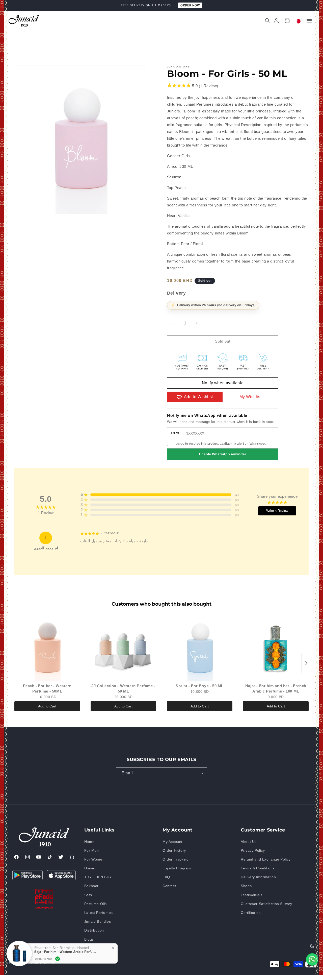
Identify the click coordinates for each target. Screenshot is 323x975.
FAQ (166, 877)
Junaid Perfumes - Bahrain (36, 963)
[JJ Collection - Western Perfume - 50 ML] (123, 648)
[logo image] (24, 20)
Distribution (94, 931)
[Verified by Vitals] (57, 950)
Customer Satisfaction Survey (266, 904)
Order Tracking (176, 859)
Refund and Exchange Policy (266, 859)
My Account (172, 842)
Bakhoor (91, 886)
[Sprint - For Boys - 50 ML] (199, 648)
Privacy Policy (253, 850)
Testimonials (251, 895)
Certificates (250, 913)
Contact (169, 886)
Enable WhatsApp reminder (222, 454)
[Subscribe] (201, 773)
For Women (94, 859)
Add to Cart (47, 706)
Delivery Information (258, 877)
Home (89, 842)
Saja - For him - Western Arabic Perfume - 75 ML (65, 944)
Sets (88, 895)
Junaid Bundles (97, 921)
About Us (249, 842)
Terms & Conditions (258, 868)
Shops (246, 886)
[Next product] (306, 663)
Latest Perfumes (98, 913)
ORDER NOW (190, 5)
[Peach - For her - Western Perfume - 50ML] (47, 648)
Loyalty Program (177, 868)
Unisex (90, 868)
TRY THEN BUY (98, 877)
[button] (265, 20)
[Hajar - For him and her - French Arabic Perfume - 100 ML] (276, 648)
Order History (174, 850)
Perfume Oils (95, 904)
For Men (91, 850)
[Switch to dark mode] (312, 946)
